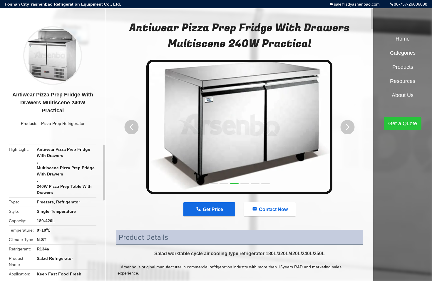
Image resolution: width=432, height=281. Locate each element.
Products (29, 123)
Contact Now (273, 209)
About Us (402, 95)
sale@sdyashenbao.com (357, 4)
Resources (402, 81)
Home (403, 39)
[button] (131, 127)
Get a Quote (402, 123)
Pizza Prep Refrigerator (63, 123)
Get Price (213, 209)
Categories (403, 53)
